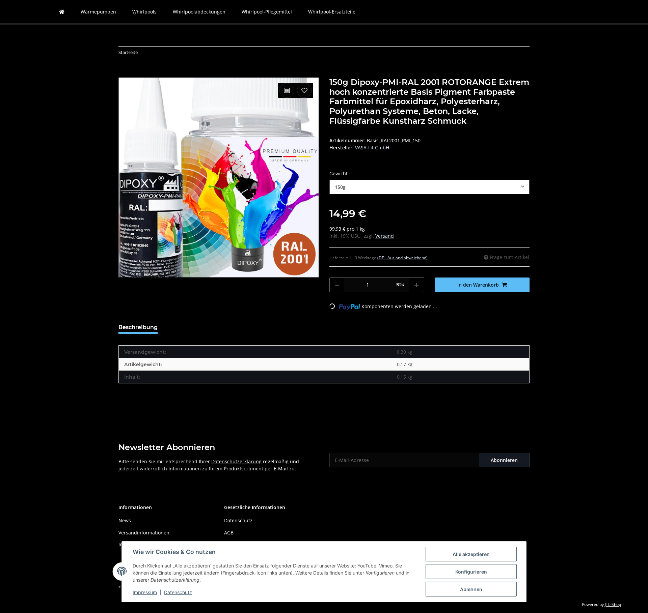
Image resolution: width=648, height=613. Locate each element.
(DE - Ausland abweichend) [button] (402, 258)
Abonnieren (504, 460)
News (124, 520)
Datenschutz (178, 592)
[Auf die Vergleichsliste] (286, 90)
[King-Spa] (62, 11)
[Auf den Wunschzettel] (304, 90)
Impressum (145, 592)
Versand (384, 236)
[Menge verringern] (337, 285)
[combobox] (429, 187)
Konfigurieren (471, 572)
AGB (229, 532)
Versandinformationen (143, 532)
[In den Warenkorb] (123, 74)
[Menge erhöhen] (416, 285)
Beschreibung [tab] (138, 327)
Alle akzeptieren (471, 554)
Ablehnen (471, 589)
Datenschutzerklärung (236, 461)
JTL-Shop (613, 604)
